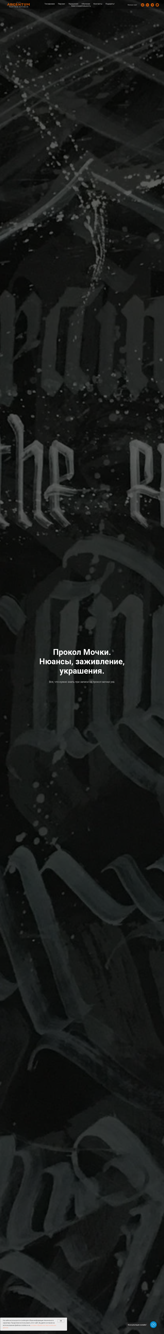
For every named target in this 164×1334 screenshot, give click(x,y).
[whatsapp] (157, 5)
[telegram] (152, 5)
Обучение (86, 4)
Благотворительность (81, 6)
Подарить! (110, 4)
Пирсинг (61, 4)
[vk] (147, 5)
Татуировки (50, 4)
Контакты (97, 4)
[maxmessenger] (142, 5)
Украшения (73, 4)
